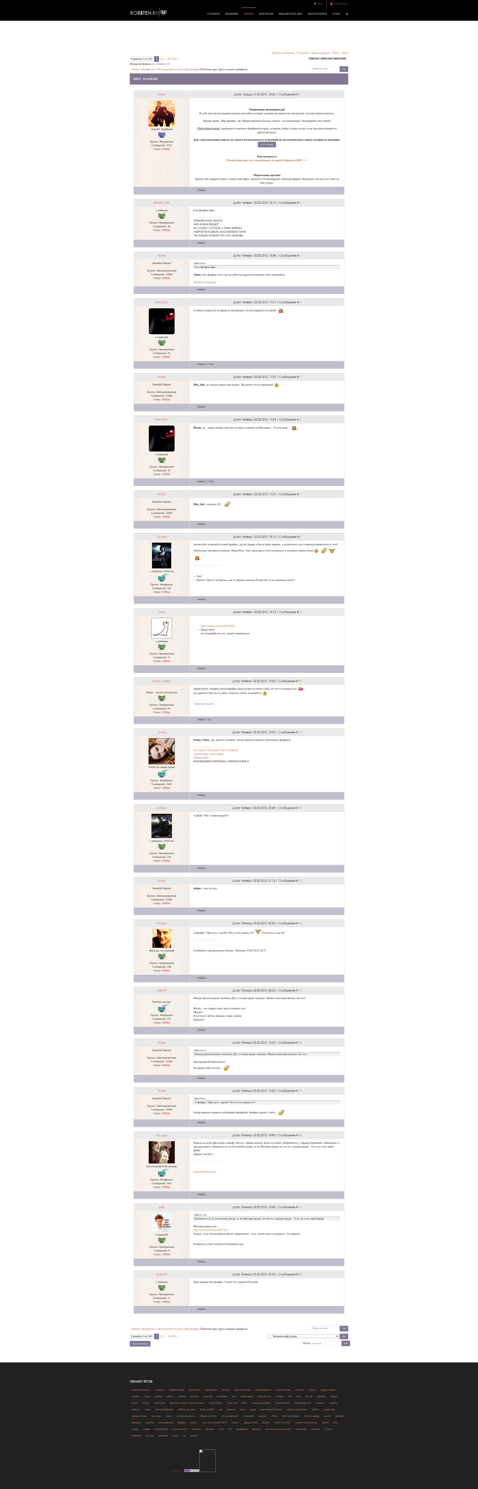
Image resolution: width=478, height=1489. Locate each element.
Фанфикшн (148, 69)
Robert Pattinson (263, 1389)
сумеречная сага (302, 1402)
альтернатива (166, 1422)
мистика (209, 1429)
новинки (196, 1429)
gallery (158, 1396)
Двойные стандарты (204, 282)
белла (134, 1402)
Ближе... (194, 1422)
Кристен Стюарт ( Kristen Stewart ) (187, 1402)
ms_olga (161, 1135)
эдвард (333, 1396)
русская (149, 1435)
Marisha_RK (161, 203)
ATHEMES (177, 1471)
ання (162, 612)
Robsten (312, 1389)
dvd (299, 1396)
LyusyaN (161, 1274)
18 (300, 1135)
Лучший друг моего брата (208, 754)
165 (174, 59)
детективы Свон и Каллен (278, 1429)
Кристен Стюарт (242, 1389)
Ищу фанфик (191, 69)
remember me (264, 1396)
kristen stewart (283, 1389)
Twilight (280, 1396)
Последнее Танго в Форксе (222, 750)
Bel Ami (225, 1389)
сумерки (159, 1389)
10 (300, 681)
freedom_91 (163, 64)
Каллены (150, 1422)
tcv (154, 64)
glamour (321, 1396)
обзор (274, 1415)
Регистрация (341, 3)
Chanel (325, 1422)
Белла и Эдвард (311, 1415)
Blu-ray (309, 1396)
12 (300, 808)
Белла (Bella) (161, 1429)
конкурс (136, 1409)
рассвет (195, 1396)
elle (290, 1396)
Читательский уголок (169, 69)
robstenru (163, 1435)
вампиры (136, 1422)
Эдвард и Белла (139, 1415)
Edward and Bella (208, 1415)
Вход (320, 3)
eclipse (162, 808)
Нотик (161, 255)
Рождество (329, 1409)
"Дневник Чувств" (203, 703)
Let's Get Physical (229, 1415)
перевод (320, 1402)
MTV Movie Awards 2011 (215, 1422)
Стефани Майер (176, 1389)
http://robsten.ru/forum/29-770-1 (210, 1230)
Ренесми (208, 1396)
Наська (162, 923)
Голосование (215, 1402)
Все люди (156, 1415)
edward (135, 1396)
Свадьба (333, 1402)
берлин (266, 1422)
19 (300, 1207)
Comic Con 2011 (282, 1422)
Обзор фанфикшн (164, 1409)
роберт (315, 1409)
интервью (222, 1396)
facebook (198, 1171)
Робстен (299, 1389)
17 (300, 1091)
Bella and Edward (290, 1415)
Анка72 (162, 990)
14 (300, 923)
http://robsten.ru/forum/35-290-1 (218, 626)
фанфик (181, 1422)
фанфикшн (242, 1429)
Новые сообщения (284, 53)
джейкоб (339, 1415)
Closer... (235, 1422)
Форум (135, 69)
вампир (263, 1415)
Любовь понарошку (297, 1409)
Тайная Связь (201, 757)
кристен (231, 1409)
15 (300, 990)
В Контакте (210, 1171)
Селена (161, 537)
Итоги (176, 1435)
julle (161, 1207)
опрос (169, 1415)
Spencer (194, 1435)
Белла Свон (194, 1389)
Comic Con (232, 1402)
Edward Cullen (282, 1402)
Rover (221, 1429)
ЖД (220, 1409)
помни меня (246, 1396)
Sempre (135, 1429)
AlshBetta (136, 1435)
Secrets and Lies (179, 1429)
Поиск (335, 53)
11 (300, 732)
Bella (244, 1402)
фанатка (256, 1429)
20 (300, 1274)
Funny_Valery (162, 681)
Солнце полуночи (186, 1415)
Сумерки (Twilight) (261, 1402)
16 (300, 1042)
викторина (301, 1429)
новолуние (159, 1402)
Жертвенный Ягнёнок (271, 1409)
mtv (234, 1396)
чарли (252, 1409)
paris (242, 1409)
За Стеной (199, 750)
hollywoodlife (207, 1409)
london (145, 1402)
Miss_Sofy (161, 302)
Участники (303, 53)
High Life (315, 1429)
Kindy (161, 94)
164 (169, 59)
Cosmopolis (248, 1415)
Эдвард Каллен (328, 1389)
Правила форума (320, 53)
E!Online (182, 1396)
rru (184, 1435)
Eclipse (147, 1396)
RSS (344, 53)
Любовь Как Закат (186, 1409)
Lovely (161, 732)
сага (335, 1422)
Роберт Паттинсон (141, 1389)
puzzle (327, 1415)
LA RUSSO (328, 1429)
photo (170, 1396)
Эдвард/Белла (250, 1422)
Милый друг (211, 1389)
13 (300, 881)
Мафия (146, 1429)
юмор (148, 1409)
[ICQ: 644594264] (209, 720)
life (230, 1429)
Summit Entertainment (306, 1422)
